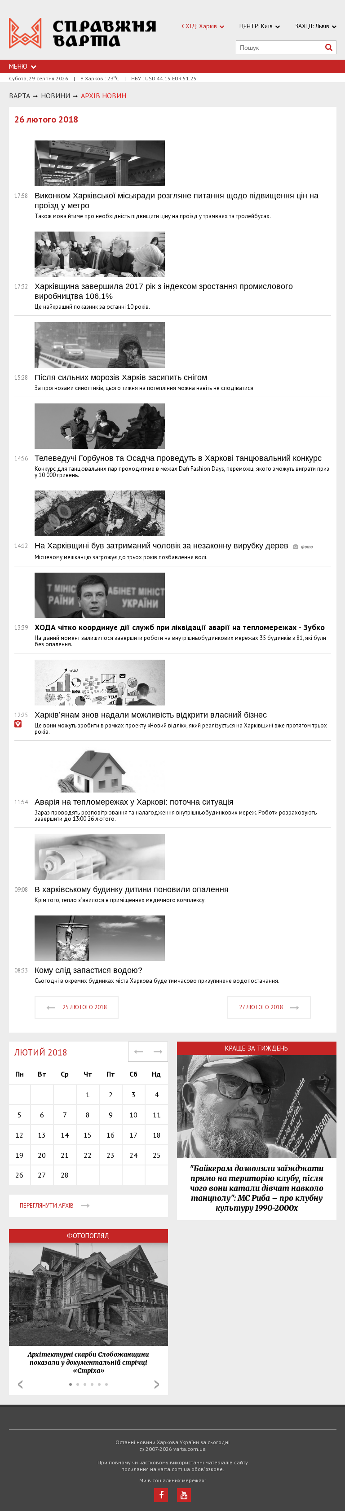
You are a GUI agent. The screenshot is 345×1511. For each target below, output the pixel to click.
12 (19, 1134)
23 (110, 1155)
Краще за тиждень (256, 1048)
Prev (20, 1384)
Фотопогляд (88, 1235)
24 (133, 1155)
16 (110, 1134)
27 (42, 1174)
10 (133, 1114)
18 (157, 1134)
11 (157, 1114)
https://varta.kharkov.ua (82, 35)
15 (88, 1134)
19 (19, 1155)
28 (65, 1174)
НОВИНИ (55, 95)
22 (88, 1155)
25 (157, 1155)
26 (19, 1174)
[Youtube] (184, 1495)
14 (65, 1134)
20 (42, 1155)
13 (42, 1134)
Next (157, 1384)
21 (65, 1155)
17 (133, 1134)
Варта (19, 95)
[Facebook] (161, 1495)
